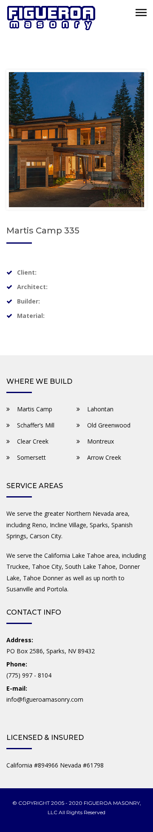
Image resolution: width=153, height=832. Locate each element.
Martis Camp (34, 409)
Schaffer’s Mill (35, 425)
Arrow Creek (104, 457)
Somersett (31, 457)
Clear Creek (32, 441)
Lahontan (100, 409)
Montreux (100, 441)
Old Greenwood (108, 425)
